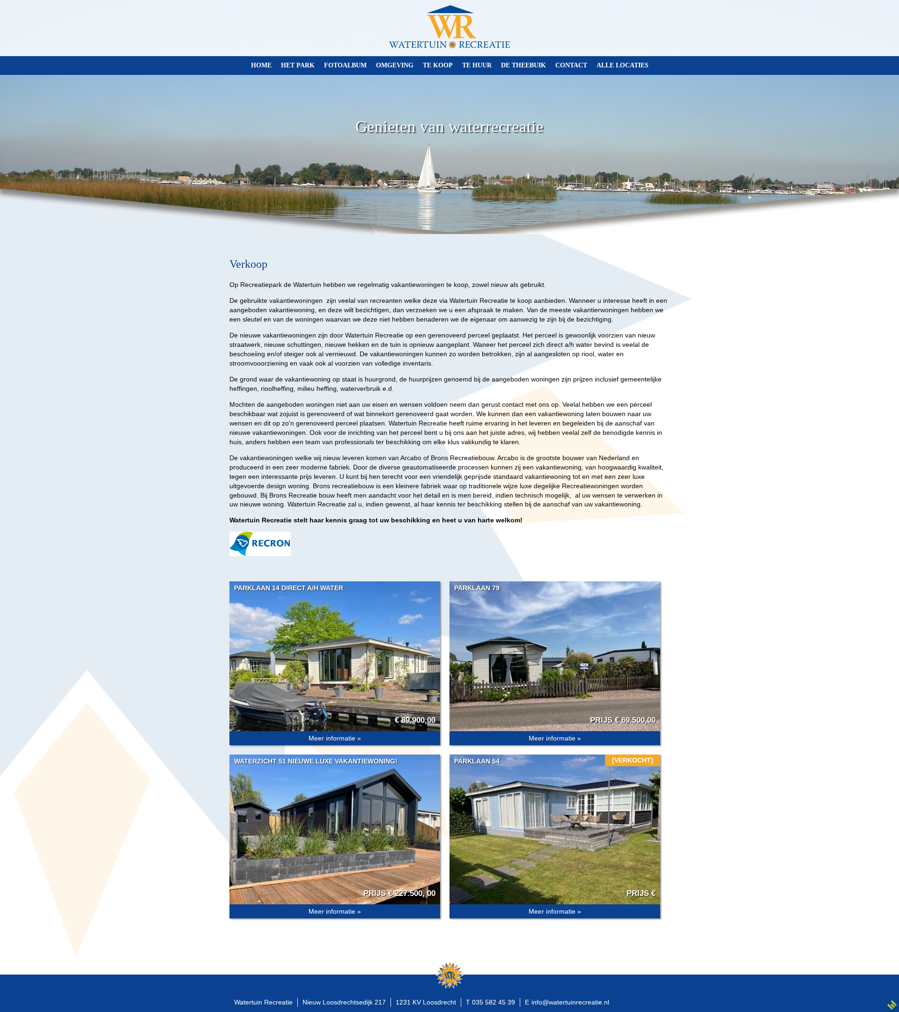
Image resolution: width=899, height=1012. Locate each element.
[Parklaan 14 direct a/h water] (334, 660)
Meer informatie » (335, 738)
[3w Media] (892, 1005)
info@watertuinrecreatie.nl (570, 1002)
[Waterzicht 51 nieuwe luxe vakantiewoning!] (334, 834)
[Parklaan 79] (555, 660)
